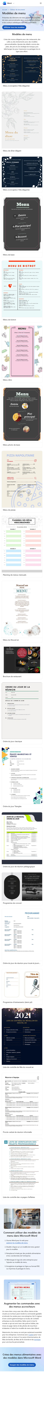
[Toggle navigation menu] (40, 3)
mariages (37, 1339)
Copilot (31, 1335)
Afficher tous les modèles (14, 27)
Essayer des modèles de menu (22, 1365)
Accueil (4, 10)
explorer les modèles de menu (17, 1243)
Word (9, 3)
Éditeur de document (17, 10)
